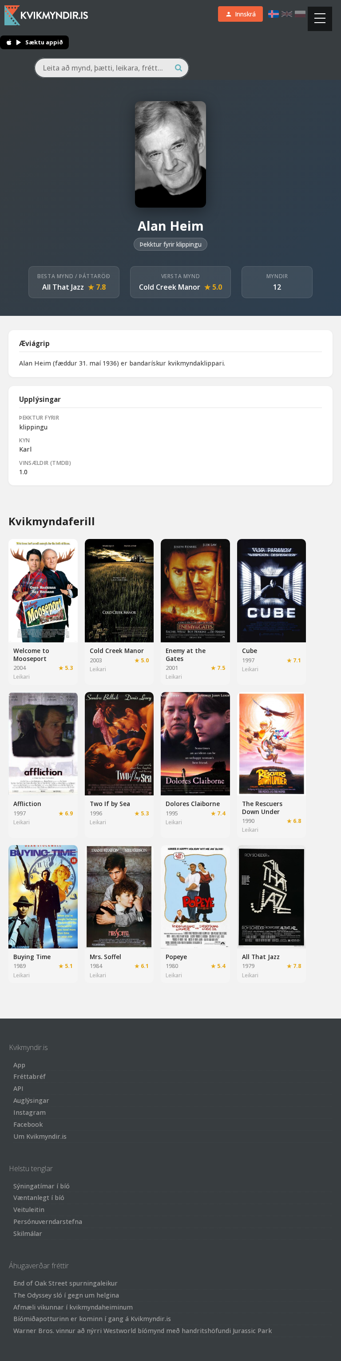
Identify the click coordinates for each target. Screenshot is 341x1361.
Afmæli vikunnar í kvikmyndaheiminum (73, 1307)
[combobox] (111, 68)
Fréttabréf (29, 1076)
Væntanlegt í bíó (38, 1197)
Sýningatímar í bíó (41, 1186)
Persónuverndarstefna (47, 1221)
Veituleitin (28, 1209)
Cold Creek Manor (169, 287)
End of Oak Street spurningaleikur (65, 1283)
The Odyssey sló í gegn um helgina (66, 1295)
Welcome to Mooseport (31, 654)
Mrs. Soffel (105, 956)
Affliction (27, 803)
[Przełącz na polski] (300, 14)
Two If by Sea (110, 803)
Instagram (29, 1112)
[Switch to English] (287, 14)
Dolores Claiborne (193, 803)
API (18, 1088)
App (19, 1065)
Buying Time (32, 956)
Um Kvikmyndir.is (40, 1136)
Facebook (28, 1124)
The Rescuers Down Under (262, 807)
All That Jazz (63, 287)
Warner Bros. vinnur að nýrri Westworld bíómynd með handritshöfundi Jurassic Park (142, 1330)
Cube (249, 650)
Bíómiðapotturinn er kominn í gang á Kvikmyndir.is (92, 1318)
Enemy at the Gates (186, 654)
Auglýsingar (31, 1100)
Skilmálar (27, 1233)
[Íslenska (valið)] (273, 14)
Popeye (176, 956)
